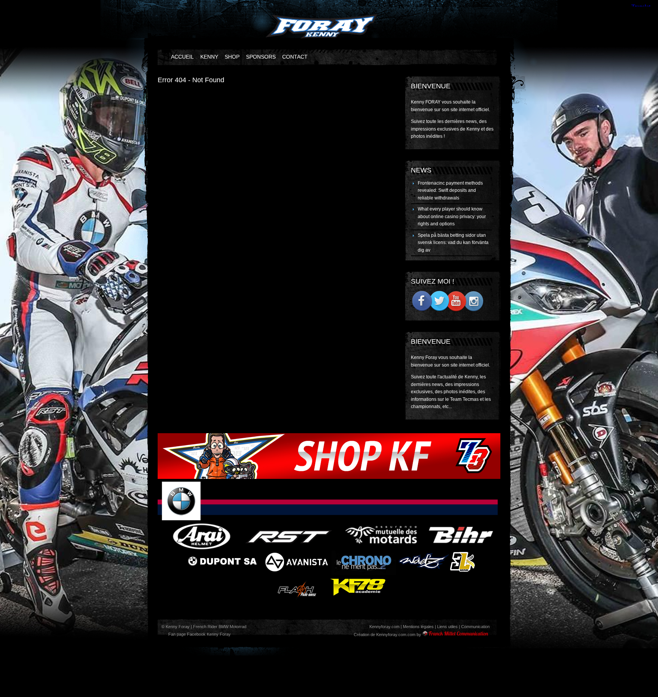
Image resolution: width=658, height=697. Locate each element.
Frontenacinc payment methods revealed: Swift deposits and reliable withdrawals (450, 190)
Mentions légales (418, 626)
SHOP (232, 57)
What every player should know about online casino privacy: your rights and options (452, 216)
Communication (475, 626)
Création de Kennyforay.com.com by (387, 634)
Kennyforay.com (384, 626)
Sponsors (261, 57)
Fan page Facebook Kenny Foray (199, 634)
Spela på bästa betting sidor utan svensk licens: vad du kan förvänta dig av (453, 243)
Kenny (209, 57)
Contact (295, 57)
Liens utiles (447, 626)
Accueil (182, 57)
